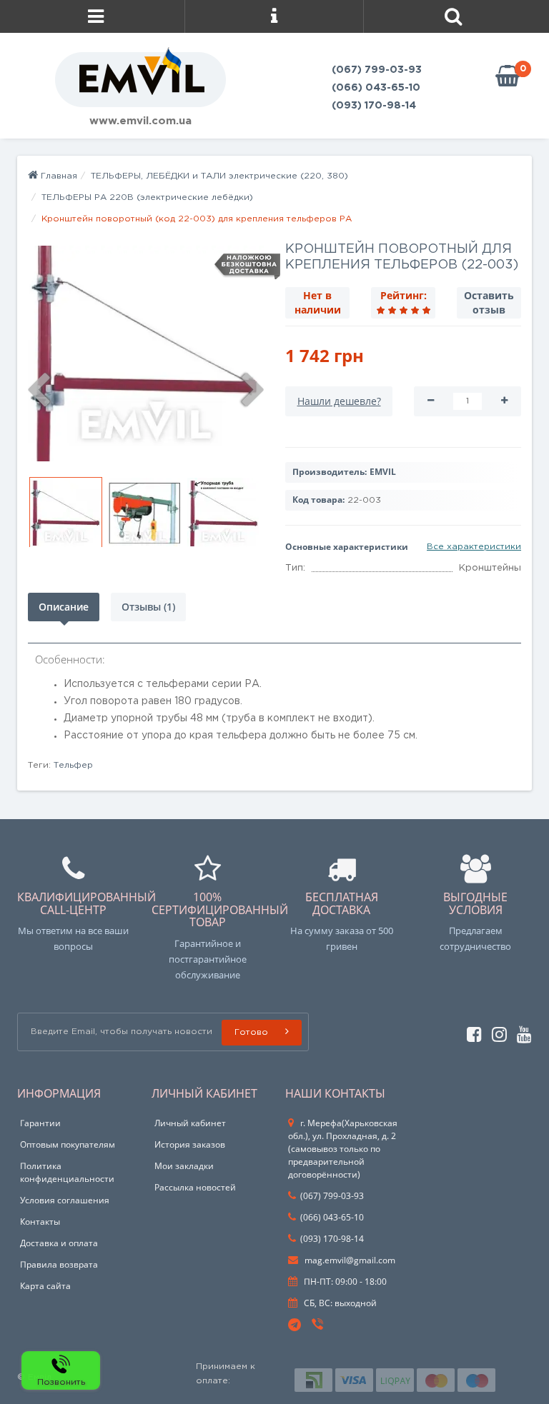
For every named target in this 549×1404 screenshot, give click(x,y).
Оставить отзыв (489, 302)
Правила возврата (59, 1264)
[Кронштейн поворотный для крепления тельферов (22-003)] (146, 353)
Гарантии (40, 1123)
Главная (57, 176)
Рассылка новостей (195, 1187)
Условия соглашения (64, 1200)
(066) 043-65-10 (376, 88)
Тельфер (73, 765)
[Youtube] (521, 1032)
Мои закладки (184, 1166)
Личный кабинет (190, 1123)
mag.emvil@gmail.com (348, 1260)
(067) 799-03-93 (377, 70)
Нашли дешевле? (339, 401)
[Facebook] (471, 1032)
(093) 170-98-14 (374, 105)
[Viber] (319, 1326)
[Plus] (504, 401)
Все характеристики (474, 547)
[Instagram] (496, 1032)
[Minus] (430, 401)
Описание (64, 606)
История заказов (189, 1144)
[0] (507, 77)
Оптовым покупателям (67, 1144)
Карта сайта (45, 1286)
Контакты (40, 1221)
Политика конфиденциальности (67, 1172)
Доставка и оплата (59, 1243)
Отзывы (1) (148, 606)
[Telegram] (295, 1325)
